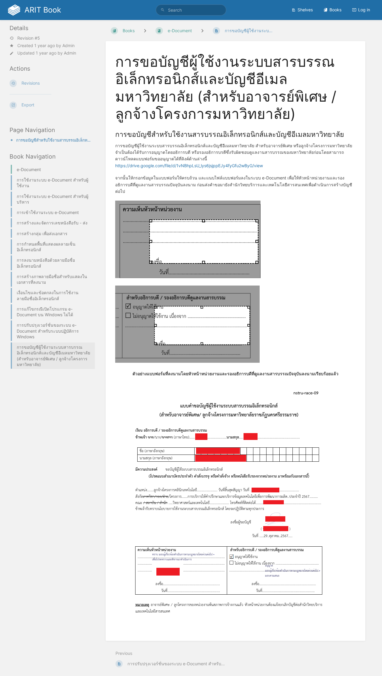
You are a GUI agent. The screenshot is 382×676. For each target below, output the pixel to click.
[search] (191, 9)
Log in (364, 9)
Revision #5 (28, 38)
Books (335, 9)
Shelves (305, 9)
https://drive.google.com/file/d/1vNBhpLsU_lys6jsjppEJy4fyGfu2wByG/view (189, 165)
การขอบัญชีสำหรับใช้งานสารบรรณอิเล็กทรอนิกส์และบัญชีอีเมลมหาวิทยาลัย (53, 140)
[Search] (163, 10)
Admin (68, 45)
